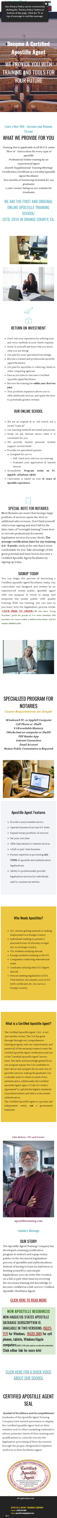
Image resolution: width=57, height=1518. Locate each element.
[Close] (46, 4)
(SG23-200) (34, 1333)
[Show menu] (49, 8)
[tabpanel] (28, 61)
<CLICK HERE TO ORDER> (17, 611)
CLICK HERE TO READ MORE (28, 1300)
